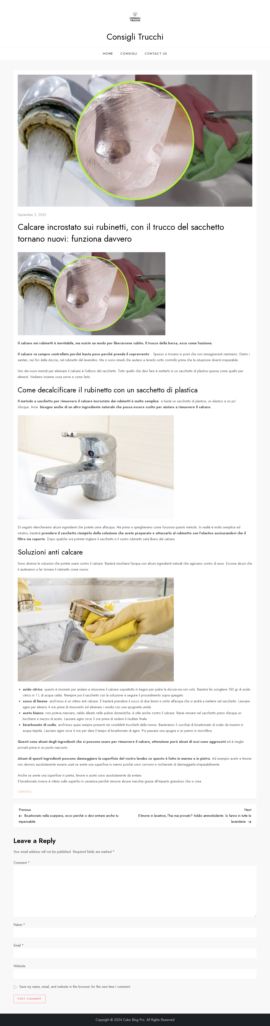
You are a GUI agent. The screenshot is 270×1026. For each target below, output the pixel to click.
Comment (22, 862)
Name (19, 924)
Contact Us (156, 53)
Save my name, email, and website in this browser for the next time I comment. (75, 986)
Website (19, 966)
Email (19, 945)
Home (108, 53)
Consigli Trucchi (135, 37)
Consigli (128, 53)
